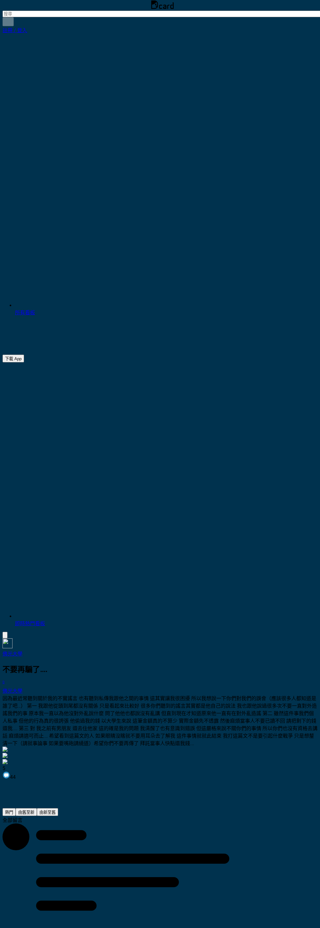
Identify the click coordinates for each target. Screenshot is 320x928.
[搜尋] (8, 21)
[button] (14, 30)
